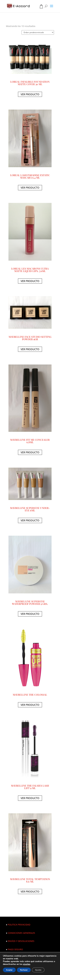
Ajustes (38, 970)
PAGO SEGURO (15, 949)
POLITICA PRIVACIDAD (19, 924)
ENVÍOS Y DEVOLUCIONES (21, 941)
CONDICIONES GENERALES (21, 932)
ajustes (26, 964)
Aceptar (9, 970)
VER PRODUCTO (30, 94)
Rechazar (24, 970)
